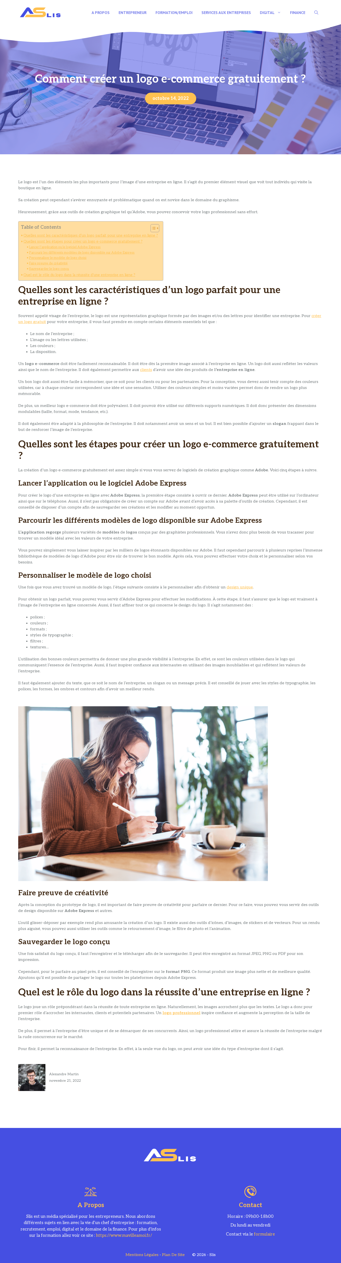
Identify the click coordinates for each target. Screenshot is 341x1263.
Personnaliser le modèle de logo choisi (57, 258)
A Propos (101, 12)
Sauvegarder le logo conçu (49, 269)
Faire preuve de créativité (48, 263)
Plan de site (173, 1255)
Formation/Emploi (174, 12)
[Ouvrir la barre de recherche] (316, 12)
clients (146, 369)
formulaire (264, 1234)
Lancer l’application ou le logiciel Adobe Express (65, 247)
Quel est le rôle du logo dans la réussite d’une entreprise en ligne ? (79, 275)
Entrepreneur (133, 12)
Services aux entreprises (226, 12)
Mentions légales (142, 1255)
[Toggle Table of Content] (152, 228)
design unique (240, 587)
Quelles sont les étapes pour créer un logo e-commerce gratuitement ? (83, 241)
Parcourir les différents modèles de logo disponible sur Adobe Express (82, 253)
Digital (267, 12)
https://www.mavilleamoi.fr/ (124, 1235)
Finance (297, 12)
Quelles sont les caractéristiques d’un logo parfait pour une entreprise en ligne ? (90, 235)
